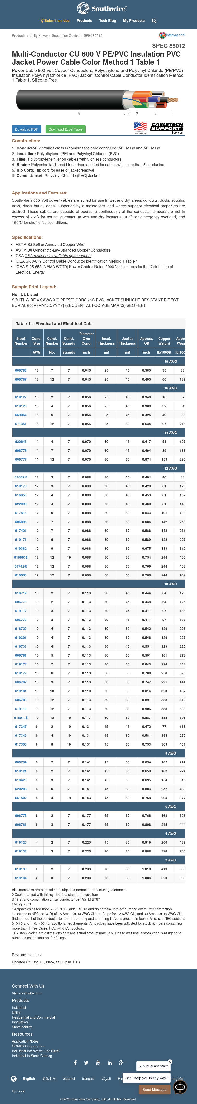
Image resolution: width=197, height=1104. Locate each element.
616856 (21, 494)
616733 (21, 646)
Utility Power (38, 35)
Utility (16, 1012)
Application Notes (25, 1041)
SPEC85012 (93, 35)
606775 (21, 815)
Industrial (19, 1007)
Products (18, 35)
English (29, 1078)
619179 (21, 673)
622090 (21, 503)
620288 (21, 788)
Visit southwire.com (26, 993)
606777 (21, 459)
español (69, 1078)
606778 (21, 601)
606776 (21, 450)
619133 (21, 868)
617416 (21, 512)
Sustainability (22, 1026)
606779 (21, 619)
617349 (21, 735)
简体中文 (49, 1078)
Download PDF (26, 129)
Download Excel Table (65, 129)
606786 (21, 370)
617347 (21, 726)
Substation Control (66, 35)
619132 (21, 851)
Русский (18, 1090)
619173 (21, 539)
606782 (21, 681)
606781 (21, 655)
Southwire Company (85, 1099)
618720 (21, 628)
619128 (21, 405)
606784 (21, 762)
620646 (21, 441)
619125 (21, 842)
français (88, 1078)
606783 (21, 699)
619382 (21, 548)
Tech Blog (107, 20)
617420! (21, 566)
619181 (21, 690)
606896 (21, 521)
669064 (21, 414)
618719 (21, 592)
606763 (21, 824)
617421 (21, 530)
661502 (21, 797)
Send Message (155, 1089)
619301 (21, 637)
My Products (134, 20)
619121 (21, 770)
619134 (21, 877)
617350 (21, 744)
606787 (21, 379)
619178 (21, 664)
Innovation (20, 1022)
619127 (21, 396)
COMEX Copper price (28, 1046)
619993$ (21, 557)
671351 (21, 423)
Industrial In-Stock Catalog (32, 1055)
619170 (21, 486)
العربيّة (106, 1078)
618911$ (21, 717)
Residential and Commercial (33, 1017)
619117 (21, 610)
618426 (21, 779)
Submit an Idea (56, 20)
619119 (21, 708)
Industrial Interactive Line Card (35, 1050)
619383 (21, 575)
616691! (21, 477)
